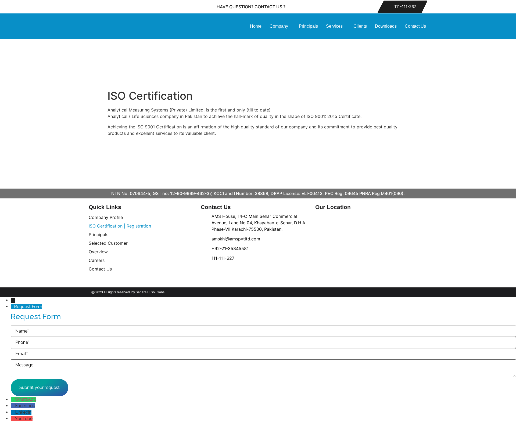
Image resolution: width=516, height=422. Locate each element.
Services (334, 26)
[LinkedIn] (124, 7)
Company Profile (106, 217)
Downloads (386, 26)
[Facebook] (100, 7)
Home (255, 26)
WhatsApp (25, 399)
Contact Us (415, 26)
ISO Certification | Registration (120, 226)
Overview (98, 251)
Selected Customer (108, 243)
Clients (360, 26)
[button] (280, 26)
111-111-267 (404, 6)
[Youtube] (112, 7)
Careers (97, 260)
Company (279, 26)
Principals (308, 26)
